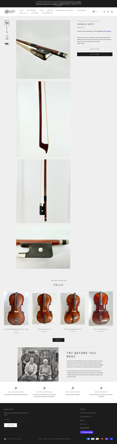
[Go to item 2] (7, 30)
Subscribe (10, 425)
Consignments (47, 13)
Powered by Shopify (64, 438)
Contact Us (24, 13)
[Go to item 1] (7, 22)
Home (21, 10)
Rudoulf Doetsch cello (72, 329)
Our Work (35, 13)
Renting (50, 10)
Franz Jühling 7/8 (44, 329)
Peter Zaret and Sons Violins (88, 21)
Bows (42, 10)
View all (58, 340)
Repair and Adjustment (65, 10)
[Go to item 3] (7, 37)
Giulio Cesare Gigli (101, 329)
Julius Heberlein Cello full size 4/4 (16, 330)
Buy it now (94, 54)
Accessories (81, 10)
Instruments (31, 10)
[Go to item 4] (7, 43)
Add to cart (95, 49)
